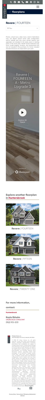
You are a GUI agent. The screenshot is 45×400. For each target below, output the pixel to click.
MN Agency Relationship (29, 394)
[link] (22, 322)
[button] (37, 7)
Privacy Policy (12, 394)
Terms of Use (20, 394)
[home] (9, 339)
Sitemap (22, 395)
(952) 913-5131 (12, 322)
